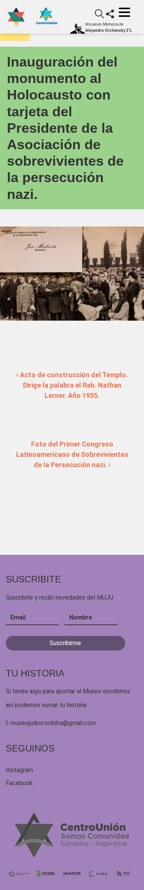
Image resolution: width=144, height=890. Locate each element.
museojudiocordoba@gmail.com (53, 723)
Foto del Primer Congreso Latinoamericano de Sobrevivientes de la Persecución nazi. (72, 454)
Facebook (19, 783)
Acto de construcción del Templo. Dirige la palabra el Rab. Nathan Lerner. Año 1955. (73, 385)
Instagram (19, 770)
